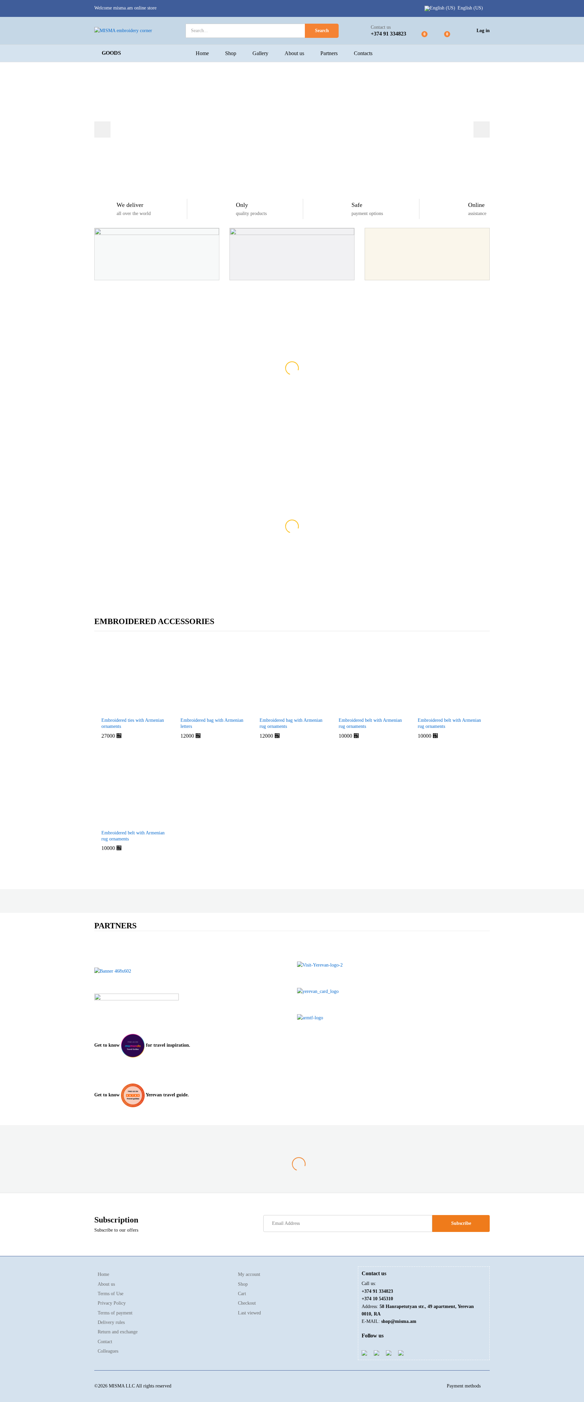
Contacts (363, 53)
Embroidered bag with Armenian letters (211, 723)
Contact (105, 1341)
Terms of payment (115, 1312)
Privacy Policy (112, 1303)
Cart (242, 1293)
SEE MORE (292, 443)
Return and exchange (118, 1331)
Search (322, 30)
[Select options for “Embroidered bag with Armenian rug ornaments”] (275, 709)
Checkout (247, 1303)
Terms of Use (110, 1293)
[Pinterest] (389, 1352)
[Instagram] (401, 1352)
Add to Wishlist (148, 709)
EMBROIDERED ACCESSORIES (154, 621)
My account (249, 1274)
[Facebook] (364, 1352)
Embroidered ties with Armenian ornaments (132, 723)
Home (202, 53)
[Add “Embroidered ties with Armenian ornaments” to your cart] (117, 709)
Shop (230, 53)
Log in (483, 30)
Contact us (381, 27)
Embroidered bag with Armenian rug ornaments (291, 723)
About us (294, 53)
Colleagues (108, 1351)
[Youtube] (376, 1352)
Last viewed (249, 1312)
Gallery (260, 53)
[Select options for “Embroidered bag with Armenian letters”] (196, 709)
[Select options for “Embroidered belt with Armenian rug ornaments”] (354, 709)
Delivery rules (111, 1322)
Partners (329, 53)
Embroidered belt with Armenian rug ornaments (370, 723)
